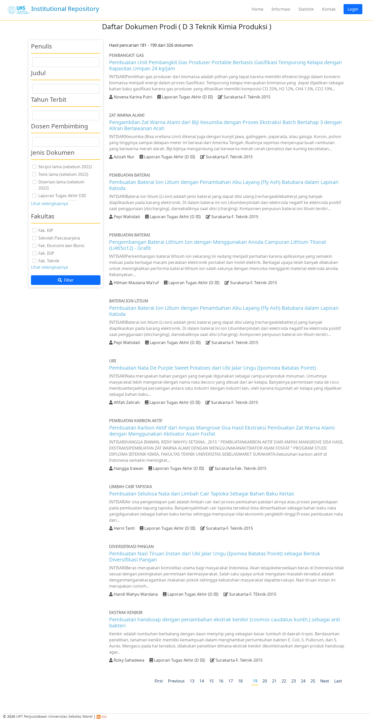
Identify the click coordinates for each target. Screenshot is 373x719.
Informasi (281, 9)
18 (240, 681)
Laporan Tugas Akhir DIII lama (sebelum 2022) (62, 198)
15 (211, 681)
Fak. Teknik (48, 261)
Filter (68, 280)
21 (274, 681)
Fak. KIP (45, 230)
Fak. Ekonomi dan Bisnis (61, 245)
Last (338, 681)
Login (353, 9)
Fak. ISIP (46, 253)
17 (230, 681)
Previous (176, 681)
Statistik (306, 9)
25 (313, 681)
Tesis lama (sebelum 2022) (63, 174)
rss (103, 716)
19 (255, 681)
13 (192, 681)
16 (221, 681)
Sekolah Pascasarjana (59, 238)
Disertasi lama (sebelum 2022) (61, 185)
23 (293, 681)
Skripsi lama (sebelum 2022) (65, 166)
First (159, 681)
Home (257, 9)
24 (303, 681)
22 (284, 681)
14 (201, 681)
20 (264, 681)
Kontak (329, 9)
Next (324, 681)
